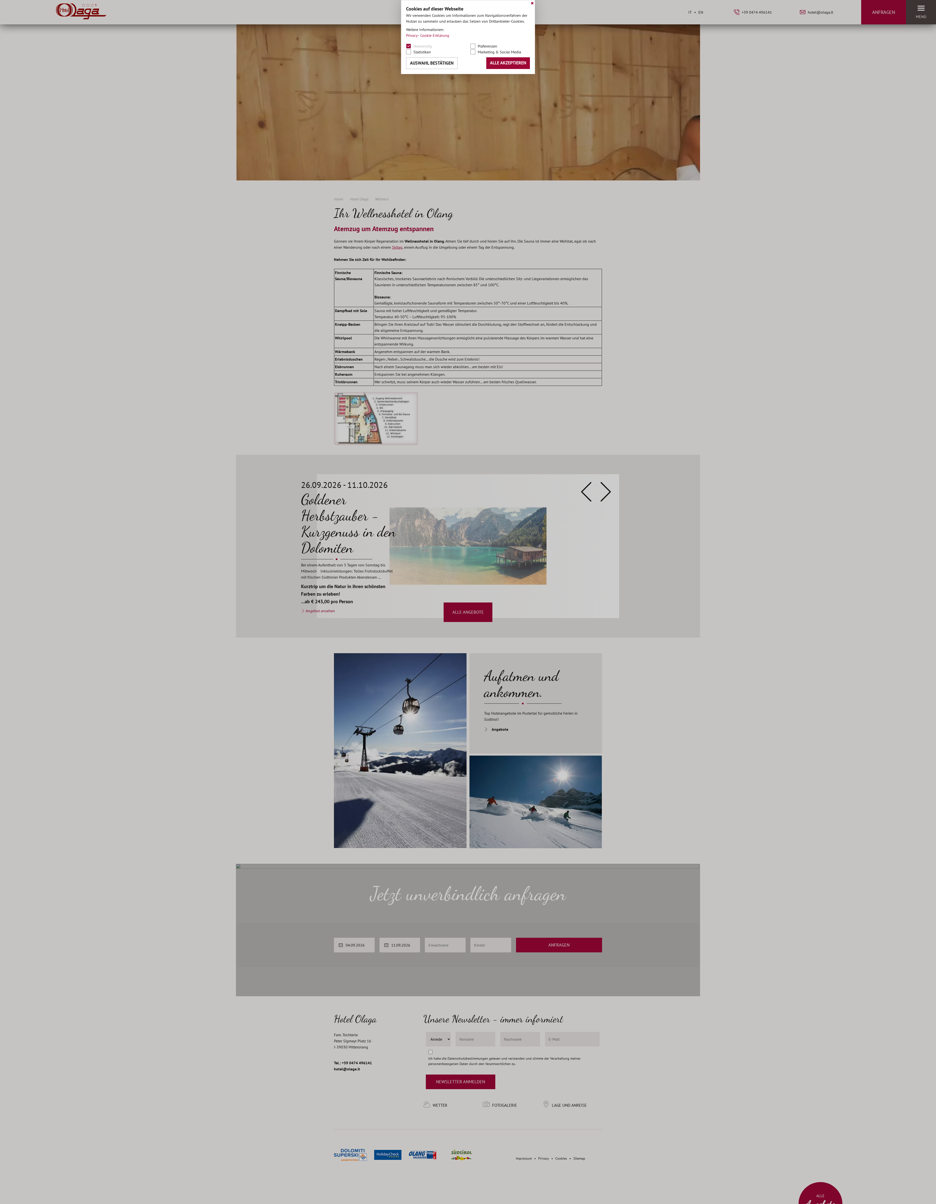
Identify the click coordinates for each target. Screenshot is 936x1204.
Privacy (411, 35)
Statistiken (422, 51)
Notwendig (422, 46)
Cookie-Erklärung (434, 35)
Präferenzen (487, 46)
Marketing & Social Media (499, 51)
